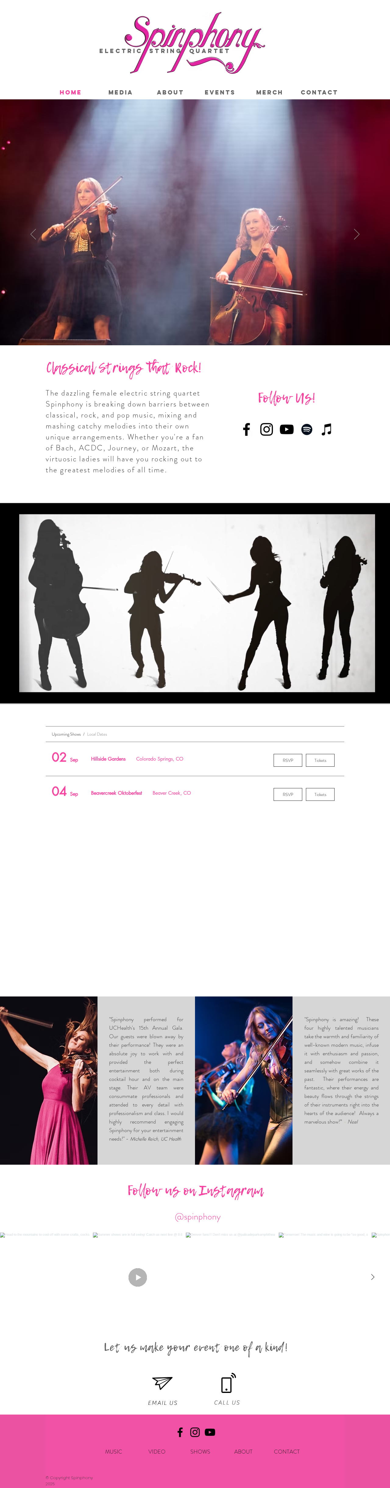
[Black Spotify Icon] (306, 429)
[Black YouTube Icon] (286, 429)
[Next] (357, 234)
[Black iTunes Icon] (326, 429)
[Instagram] (195, 1432)
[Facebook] (180, 1432)
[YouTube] (210, 1432)
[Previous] (33, 234)
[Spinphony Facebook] (246, 429)
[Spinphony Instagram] (266, 429)
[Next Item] (372, 1277)
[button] (121, 92)
